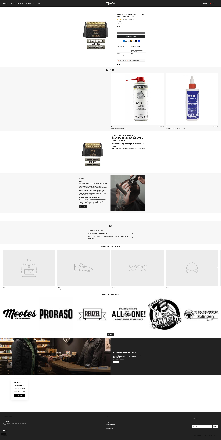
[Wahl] (127, 193)
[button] (120, 19)
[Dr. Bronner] (128, 314)
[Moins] (118, 29)
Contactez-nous (85, 203)
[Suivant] (218, 268)
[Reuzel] (92, 314)
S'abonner (215, 426)
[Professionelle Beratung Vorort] (55, 356)
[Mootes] (110, 3)
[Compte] (215, 3)
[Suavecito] (165, 314)
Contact (107, 419)
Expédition (108, 430)
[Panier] (217, 3)
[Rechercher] (213, 3)
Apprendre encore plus (7, 426)
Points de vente (109, 420)
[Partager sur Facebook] (118, 65)
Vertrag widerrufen (109, 431)
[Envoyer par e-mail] (119, 65)
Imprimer (107, 426)
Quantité (119, 26)
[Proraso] (56, 314)
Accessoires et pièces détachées (97, 199)
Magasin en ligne (109, 422)
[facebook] (3, 430)
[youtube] (6, 430)
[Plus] (122, 29)
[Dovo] (201, 314)
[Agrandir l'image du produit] (96, 32)
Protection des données (110, 424)
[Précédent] (3, 250)
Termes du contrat (109, 428)
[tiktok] (8, 430)
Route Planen (19, 395)
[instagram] (5, 430)
